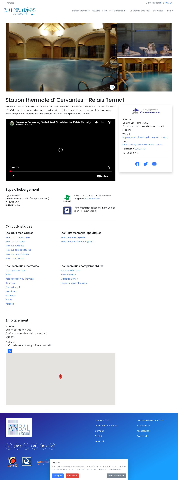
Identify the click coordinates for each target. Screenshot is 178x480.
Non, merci (72, 475)
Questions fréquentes (106, 425)
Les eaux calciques (15, 241)
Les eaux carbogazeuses (18, 249)
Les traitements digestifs (73, 237)
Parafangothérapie (70, 270)
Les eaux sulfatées (15, 258)
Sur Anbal (158, 10)
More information (116, 475)
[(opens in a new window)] (137, 164)
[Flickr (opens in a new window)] (43, 446)
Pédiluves (10, 295)
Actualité (96, 10)
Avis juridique (143, 425)
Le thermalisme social (140, 10)
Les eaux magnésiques (17, 254)
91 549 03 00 (166, 2)
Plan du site (142, 436)
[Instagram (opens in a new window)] (52, 446)
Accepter (58, 475)
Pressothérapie (68, 274)
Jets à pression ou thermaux (20, 278)
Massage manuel (69, 278)
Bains (8, 274)
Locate (10, 351)
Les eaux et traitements (113, 10)
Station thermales (81, 10)
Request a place (91, 198)
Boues (9, 299)
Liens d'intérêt (102, 420)
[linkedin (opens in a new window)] (26, 446)
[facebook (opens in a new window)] (9, 446)
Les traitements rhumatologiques (77, 241)
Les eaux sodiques (15, 245)
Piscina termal (13, 287)
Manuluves (11, 291)
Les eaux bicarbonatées (18, 237)
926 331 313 (140, 148)
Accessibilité (143, 430)
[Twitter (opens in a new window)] (17, 446)
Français (10, 2)
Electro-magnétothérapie (74, 283)
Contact (99, 430)
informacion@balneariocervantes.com (142, 144)
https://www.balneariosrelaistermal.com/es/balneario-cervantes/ (145, 137)
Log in (170, 10)
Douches (10, 283)
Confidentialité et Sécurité (150, 420)
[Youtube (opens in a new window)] (34, 446)
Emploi (98, 436)
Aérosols (10, 303)
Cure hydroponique (16, 270)
